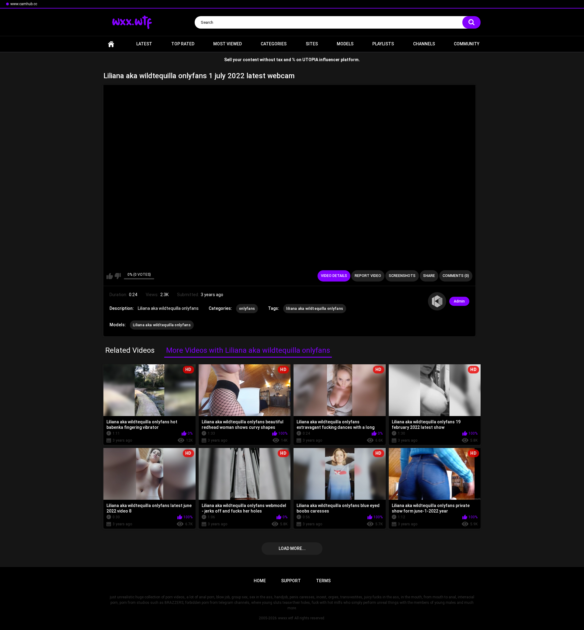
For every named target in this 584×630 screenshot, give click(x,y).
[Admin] (437, 301)
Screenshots (402, 276)
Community (466, 43)
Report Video (368, 276)
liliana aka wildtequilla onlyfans (314, 308)
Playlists (383, 43)
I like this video (109, 276)
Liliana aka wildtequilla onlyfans (162, 325)
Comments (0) (456, 276)
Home (111, 44)
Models (345, 43)
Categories (274, 43)
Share (429, 276)
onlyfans (247, 308)
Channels (424, 43)
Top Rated (182, 43)
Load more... (292, 548)
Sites (312, 43)
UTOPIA (310, 59)
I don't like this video (117, 276)
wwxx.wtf (285, 618)
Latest (144, 43)
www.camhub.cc (23, 4)
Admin (459, 301)
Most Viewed (227, 43)
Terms (323, 580)
